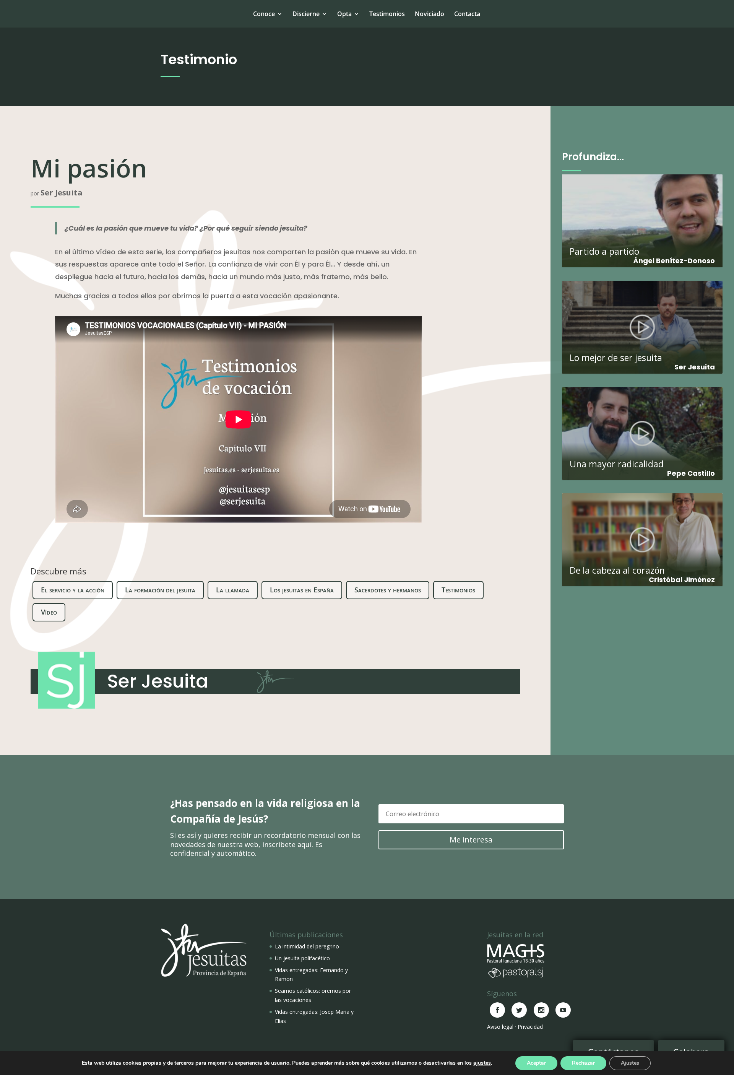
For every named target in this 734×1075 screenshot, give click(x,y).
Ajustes (630, 1063)
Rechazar (583, 1063)
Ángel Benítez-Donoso (674, 260)
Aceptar (536, 1063)
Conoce (264, 14)
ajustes (482, 1063)
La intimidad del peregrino (307, 946)
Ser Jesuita (62, 192)
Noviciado (429, 14)
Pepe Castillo (691, 473)
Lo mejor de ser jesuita (642, 323)
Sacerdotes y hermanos (387, 589)
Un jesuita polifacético (302, 958)
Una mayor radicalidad (642, 429)
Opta (344, 14)
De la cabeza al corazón (642, 536)
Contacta (467, 14)
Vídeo (49, 611)
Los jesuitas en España (302, 589)
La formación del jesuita (160, 589)
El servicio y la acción (72, 589)
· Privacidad (529, 1026)
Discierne (306, 14)
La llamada (232, 589)
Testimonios (387, 14)
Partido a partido (642, 217)
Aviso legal (500, 1026)
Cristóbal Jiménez (682, 579)
